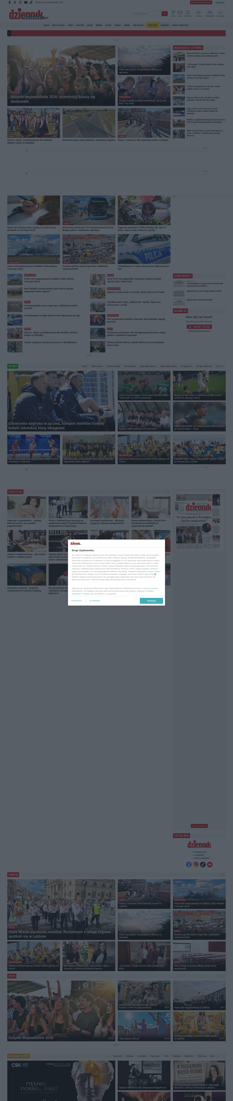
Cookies (86, 594)
